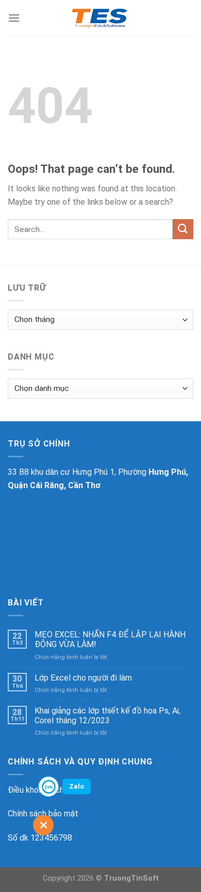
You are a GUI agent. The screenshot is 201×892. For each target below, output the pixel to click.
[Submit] (183, 229)
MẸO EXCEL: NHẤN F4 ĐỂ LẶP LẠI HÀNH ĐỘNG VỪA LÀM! (110, 639)
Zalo (76, 786)
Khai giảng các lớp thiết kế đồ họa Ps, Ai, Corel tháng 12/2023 (107, 715)
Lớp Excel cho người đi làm (83, 678)
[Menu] (14, 17)
